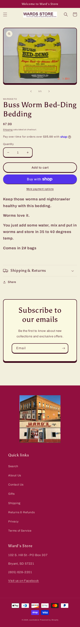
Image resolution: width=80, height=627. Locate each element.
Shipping (8, 129)
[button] (5, 14)
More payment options (40, 189)
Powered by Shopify (49, 620)
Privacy (13, 521)
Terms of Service (20, 530)
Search (13, 466)
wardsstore (34, 620)
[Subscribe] (63, 348)
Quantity (8, 144)
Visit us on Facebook (23, 580)
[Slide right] (49, 91)
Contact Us (16, 484)
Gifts (11, 493)
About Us (14, 475)
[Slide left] (30, 91)
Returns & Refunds (21, 512)
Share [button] (12, 282)
